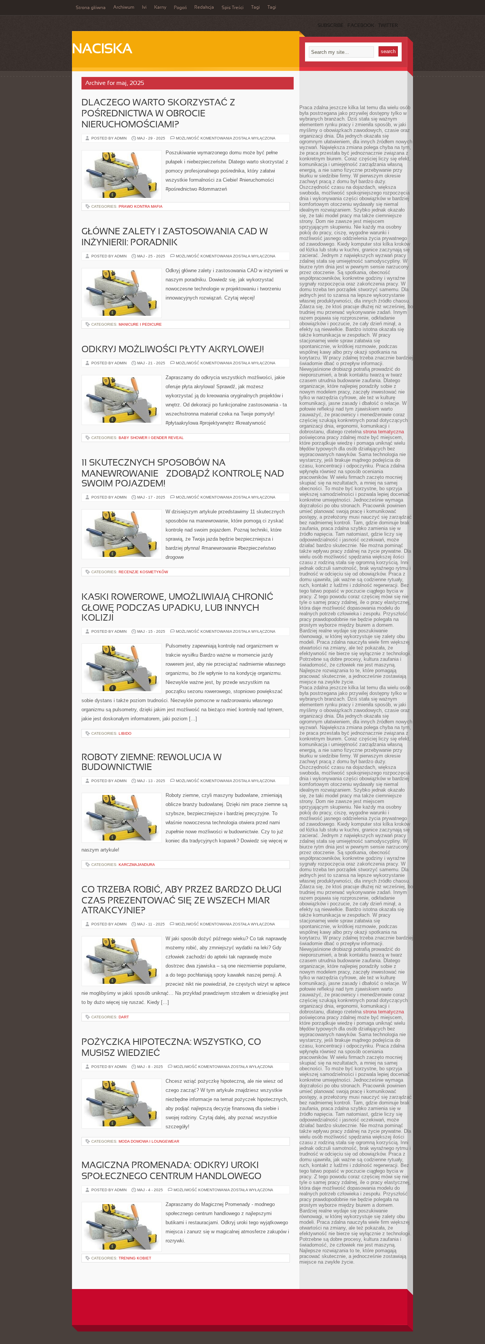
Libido (125, 733)
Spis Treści (233, 8)
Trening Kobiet (135, 1258)
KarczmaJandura (137, 865)
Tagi (255, 7)
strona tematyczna (383, 431)
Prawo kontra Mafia (141, 206)
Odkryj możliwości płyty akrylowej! (172, 350)
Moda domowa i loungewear (149, 1141)
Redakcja (204, 7)
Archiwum (124, 7)
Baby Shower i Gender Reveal (151, 438)
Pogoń (180, 8)
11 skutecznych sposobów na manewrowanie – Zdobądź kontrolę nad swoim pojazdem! (182, 473)
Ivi (144, 7)
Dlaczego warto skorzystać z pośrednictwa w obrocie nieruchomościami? (158, 114)
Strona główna (91, 8)
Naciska (102, 49)
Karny (160, 7)
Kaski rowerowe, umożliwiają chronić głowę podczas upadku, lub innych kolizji (177, 608)
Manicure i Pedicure (140, 324)
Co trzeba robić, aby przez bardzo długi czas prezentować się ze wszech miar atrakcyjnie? (181, 900)
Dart (124, 1017)
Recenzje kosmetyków (143, 572)
